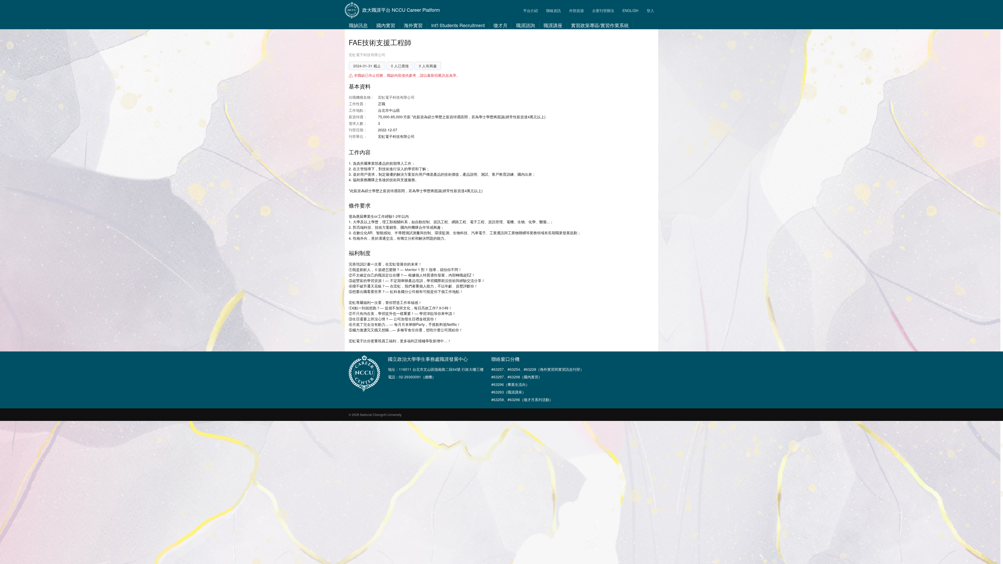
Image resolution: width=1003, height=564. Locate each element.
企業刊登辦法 (603, 10)
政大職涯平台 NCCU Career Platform (401, 9)
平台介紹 (530, 10)
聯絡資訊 (553, 10)
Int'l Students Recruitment (458, 25)
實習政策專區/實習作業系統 (600, 25)
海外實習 (413, 25)
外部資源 (576, 10)
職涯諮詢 (525, 25)
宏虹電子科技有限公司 (367, 54)
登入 (650, 10)
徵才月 (500, 25)
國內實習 (385, 25)
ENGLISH (630, 10)
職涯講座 (553, 25)
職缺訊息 (358, 25)
